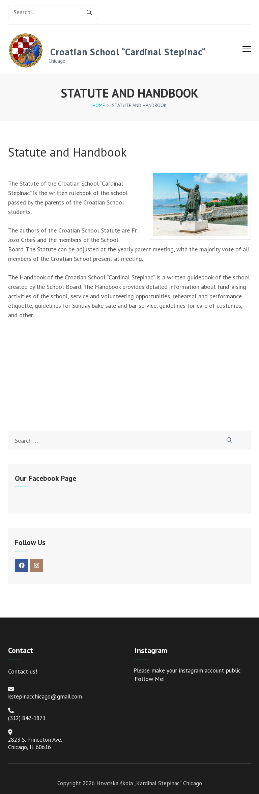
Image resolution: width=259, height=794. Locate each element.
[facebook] (21, 565)
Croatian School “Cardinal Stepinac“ (128, 52)
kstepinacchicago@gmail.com (45, 696)
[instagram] (36, 565)
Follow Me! (150, 679)
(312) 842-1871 (27, 718)
